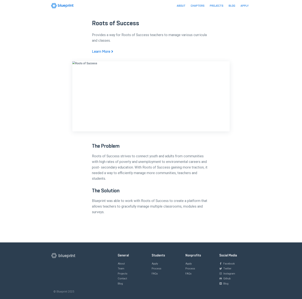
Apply (244, 5)
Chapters (197, 5)
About (181, 5)
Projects (216, 5)
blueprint (66, 5)
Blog (232, 5)
